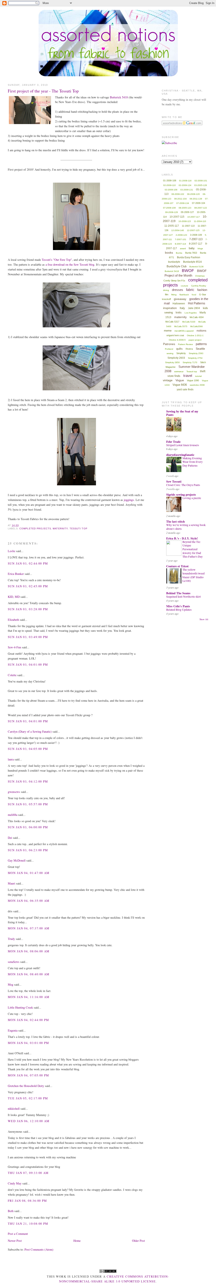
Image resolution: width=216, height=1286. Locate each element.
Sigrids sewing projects (181, 494)
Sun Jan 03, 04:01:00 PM (28, 664)
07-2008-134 (182, 203)
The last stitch (175, 521)
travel (187, 376)
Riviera (189, 349)
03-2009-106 (171, 190)
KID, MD (14, 597)
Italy (182, 308)
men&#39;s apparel (184, 331)
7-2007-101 (180, 239)
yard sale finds (185, 389)
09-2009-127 (187, 212)
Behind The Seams (178, 593)
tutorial (198, 376)
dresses (177, 290)
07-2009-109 (169, 208)
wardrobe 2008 (197, 385)
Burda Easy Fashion (188, 257)
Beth (11, 1211)
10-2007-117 (193, 217)
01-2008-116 (185, 180)
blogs (200, 248)
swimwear (179, 371)
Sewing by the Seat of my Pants (182, 413)
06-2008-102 (177, 194)
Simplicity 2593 (196, 353)
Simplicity (181, 353)
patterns (201, 344)
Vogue (180, 380)
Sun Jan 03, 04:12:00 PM (28, 781)
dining (166, 290)
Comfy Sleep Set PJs (174, 280)
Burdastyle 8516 (192, 261)
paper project (195, 340)
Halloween (179, 303)
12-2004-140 (177, 230)
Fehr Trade (173, 441)
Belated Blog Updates (179, 610)
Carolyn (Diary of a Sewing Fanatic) (30, 731)
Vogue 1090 (193, 380)
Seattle (200, 348)
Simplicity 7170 (190, 362)
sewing (170, 353)
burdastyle (174, 261)
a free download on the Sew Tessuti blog (70, 264)
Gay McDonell (17, 860)
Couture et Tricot (177, 566)
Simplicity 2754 (195, 358)
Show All (204, 619)
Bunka (179, 253)
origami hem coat (175, 335)
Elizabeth (13, 620)
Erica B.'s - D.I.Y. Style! (182, 538)
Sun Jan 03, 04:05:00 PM (28, 749)
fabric (190, 290)
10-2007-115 (177, 216)
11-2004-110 (200, 221)
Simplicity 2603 (176, 357)
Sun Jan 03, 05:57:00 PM (28, 804)
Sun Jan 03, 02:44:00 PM (28, 563)
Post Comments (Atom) (38, 1249)
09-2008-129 (171, 212)
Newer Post (15, 1241)
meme (167, 330)
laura (11, 759)
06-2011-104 (180, 199)
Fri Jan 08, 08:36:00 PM (27, 1201)
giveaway (180, 299)
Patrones (169, 344)
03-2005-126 (200, 185)
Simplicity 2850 (172, 362)
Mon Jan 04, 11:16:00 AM (29, 997)
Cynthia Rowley (198, 286)
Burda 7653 (191, 253)
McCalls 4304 (197, 317)
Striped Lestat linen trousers (182, 445)
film (166, 294)
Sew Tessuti (173, 481)
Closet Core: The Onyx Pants (183, 485)
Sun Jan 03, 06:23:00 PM (28, 850)
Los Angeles (191, 313)
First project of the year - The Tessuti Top (43, 91)
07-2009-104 (198, 203)
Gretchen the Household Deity (26, 1086)
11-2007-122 (188, 226)
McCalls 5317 (172, 321)
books (169, 252)
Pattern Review (185, 344)
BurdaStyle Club (176, 266)
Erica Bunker (16, 574)
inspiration (170, 308)
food (194, 294)
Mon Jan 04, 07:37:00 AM (29, 928)
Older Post (138, 1241)
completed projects (35, 528)
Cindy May (15, 1183)
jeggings (129, 500)
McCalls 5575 (180, 326)
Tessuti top (78, 528)
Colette (12, 675)
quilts (179, 348)
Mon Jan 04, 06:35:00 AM (29, 901)
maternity (60, 528)
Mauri (11, 883)
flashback (184, 294)
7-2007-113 (195, 239)
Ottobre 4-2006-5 (177, 340)
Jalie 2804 (194, 308)
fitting (174, 294)
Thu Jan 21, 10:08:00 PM (28, 1224)
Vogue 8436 (180, 384)
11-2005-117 (171, 225)
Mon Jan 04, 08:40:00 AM (29, 974)
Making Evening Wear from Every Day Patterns (192, 461)
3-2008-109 (196, 235)
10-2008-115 (184, 221)
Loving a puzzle (191, 498)
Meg (10, 984)
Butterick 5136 (196, 266)
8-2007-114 (180, 244)
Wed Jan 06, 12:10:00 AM (29, 1121)
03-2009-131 (186, 190)
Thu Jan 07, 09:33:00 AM (28, 1173)
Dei (10, 838)
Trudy (11, 939)
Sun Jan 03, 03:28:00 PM (28, 609)
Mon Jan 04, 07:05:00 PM (28, 1075)
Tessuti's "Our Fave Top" (57, 260)
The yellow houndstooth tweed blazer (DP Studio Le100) (193, 575)
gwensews (14, 792)
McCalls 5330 (188, 322)
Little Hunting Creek (20, 1007)
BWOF (188, 270)
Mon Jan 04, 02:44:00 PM (28, 1020)
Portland (169, 349)
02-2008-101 (200, 180)
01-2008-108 (169, 180)
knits (179, 312)
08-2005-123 (185, 208)
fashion (202, 290)
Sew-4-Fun (14, 647)
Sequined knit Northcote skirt (183, 596)
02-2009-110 (169, 185)
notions (201, 330)
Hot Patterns (196, 303)
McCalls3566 (196, 326)
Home (77, 1241)
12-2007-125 (193, 230)
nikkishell (14, 1109)
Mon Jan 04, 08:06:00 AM (29, 951)
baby (192, 248)
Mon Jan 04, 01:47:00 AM (29, 873)
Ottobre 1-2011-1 (195, 335)
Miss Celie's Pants (178, 606)
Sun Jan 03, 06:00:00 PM (28, 827)
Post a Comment (18, 1234)
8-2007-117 (195, 243)
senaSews (13, 962)
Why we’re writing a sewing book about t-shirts (186, 527)
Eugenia (13, 1030)
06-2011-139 (196, 199)
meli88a (12, 815)
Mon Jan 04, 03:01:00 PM (28, 1043)
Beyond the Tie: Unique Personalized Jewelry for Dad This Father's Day (192, 549)
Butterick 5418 (119, 97)
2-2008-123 (181, 235)
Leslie (11, 551)
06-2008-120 (193, 194)
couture (184, 286)
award (183, 248)
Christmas (200, 276)
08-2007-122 (200, 208)
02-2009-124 (185, 185)
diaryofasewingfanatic (180, 454)
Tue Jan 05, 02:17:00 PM (28, 1098)
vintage (168, 380)
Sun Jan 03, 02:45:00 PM (28, 586)
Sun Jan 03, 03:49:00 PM (28, 637)
